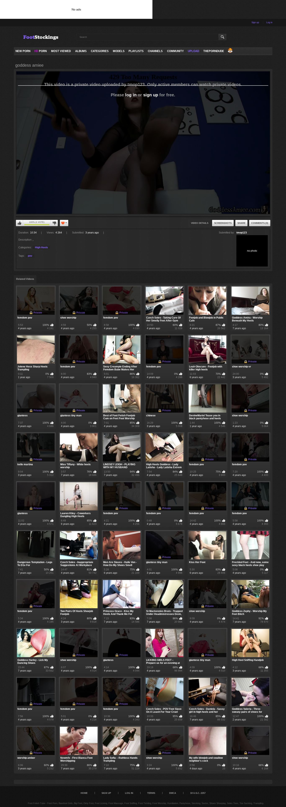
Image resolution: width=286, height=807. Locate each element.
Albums (81, 51)
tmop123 (241, 232)
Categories (100, 51)
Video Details (199, 223)
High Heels (41, 247)
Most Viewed (61, 51)
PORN (40, 51)
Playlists (136, 51)
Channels (155, 51)
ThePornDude (213, 51)
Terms (151, 793)
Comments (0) (259, 223)
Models (119, 51)
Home (84, 793)
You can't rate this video (19, 223)
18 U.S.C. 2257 (198, 793)
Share (241, 223)
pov (30, 255)
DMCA (172, 793)
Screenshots (223, 223)
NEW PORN (22, 51)
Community (175, 51)
